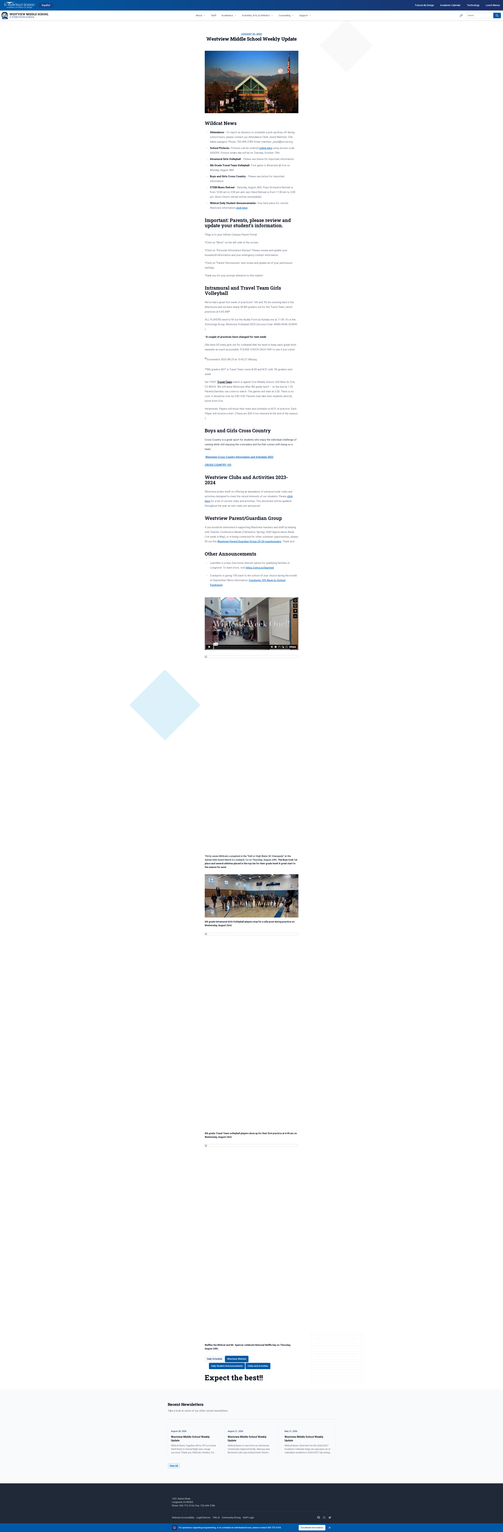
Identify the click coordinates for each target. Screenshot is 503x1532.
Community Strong (231, 1517)
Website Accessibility (183, 1517)
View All (174, 1466)
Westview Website (236, 1359)
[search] (497, 15)
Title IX (216, 1517)
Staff (213, 15)
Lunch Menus (493, 5)
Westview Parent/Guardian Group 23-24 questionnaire (249, 541)
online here (265, 148)
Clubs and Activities (258, 1366)
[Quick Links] (461, 15)
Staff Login (248, 1517)
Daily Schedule (214, 1359)
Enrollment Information (312, 1527)
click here (241, 207)
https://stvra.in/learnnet (260, 567)
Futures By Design (424, 5)
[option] (46, 5)
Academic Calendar (450, 5)
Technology (473, 5)
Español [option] (46, 5)
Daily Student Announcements (227, 1366)
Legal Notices (203, 1517)
